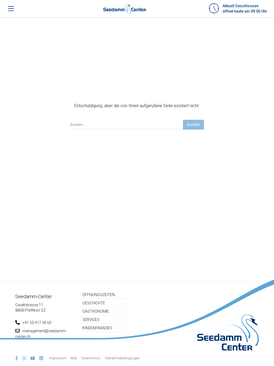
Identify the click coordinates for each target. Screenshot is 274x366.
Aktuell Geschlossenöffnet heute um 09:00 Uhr (245, 8)
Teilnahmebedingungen (122, 358)
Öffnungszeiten (98, 295)
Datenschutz (91, 358)
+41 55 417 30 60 (36, 322)
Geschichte (93, 303)
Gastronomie (95, 311)
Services (91, 320)
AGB (74, 358)
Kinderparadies (97, 328)
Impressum (58, 358)
